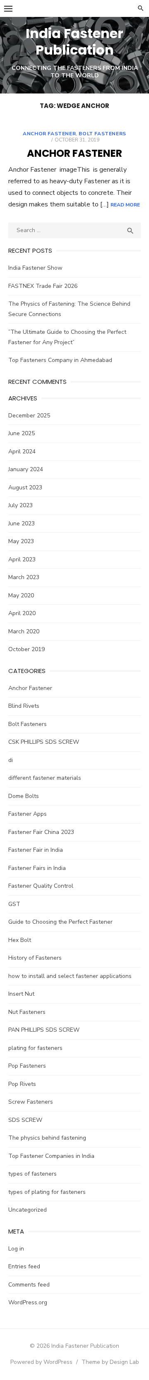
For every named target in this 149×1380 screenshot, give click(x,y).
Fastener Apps (27, 814)
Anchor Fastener (49, 133)
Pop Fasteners (27, 1066)
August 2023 (25, 487)
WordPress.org (27, 1302)
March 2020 (23, 631)
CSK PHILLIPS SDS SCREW (43, 742)
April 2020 (22, 613)
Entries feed (24, 1266)
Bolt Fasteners (102, 133)
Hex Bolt (19, 940)
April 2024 (22, 451)
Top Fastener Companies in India (51, 1156)
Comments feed (29, 1285)
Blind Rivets (23, 706)
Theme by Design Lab (110, 1362)
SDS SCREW (25, 1120)
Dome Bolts (23, 796)
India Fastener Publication (74, 41)
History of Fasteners (35, 958)
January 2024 (25, 469)
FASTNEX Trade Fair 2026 (42, 286)
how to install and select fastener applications (70, 976)
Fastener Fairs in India (37, 868)
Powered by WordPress (41, 1362)
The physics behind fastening (47, 1138)
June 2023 (21, 523)
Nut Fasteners (27, 1012)
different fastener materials (44, 778)
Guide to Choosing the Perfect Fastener (60, 922)
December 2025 (29, 415)
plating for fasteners (35, 1048)
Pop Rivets (22, 1084)
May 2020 (21, 595)
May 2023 (21, 541)
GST (14, 904)
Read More (125, 204)
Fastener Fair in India (35, 850)
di (10, 760)
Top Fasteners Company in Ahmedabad (60, 360)
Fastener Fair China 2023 (41, 832)
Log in (16, 1249)
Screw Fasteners (30, 1102)
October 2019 (26, 649)
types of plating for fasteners (47, 1192)
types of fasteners (32, 1174)
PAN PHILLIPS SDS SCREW (43, 1030)
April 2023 (22, 559)
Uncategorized (27, 1210)
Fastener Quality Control (40, 886)
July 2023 (20, 505)
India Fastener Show (35, 268)
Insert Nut (21, 994)
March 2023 (23, 577)
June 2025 (21, 433)
